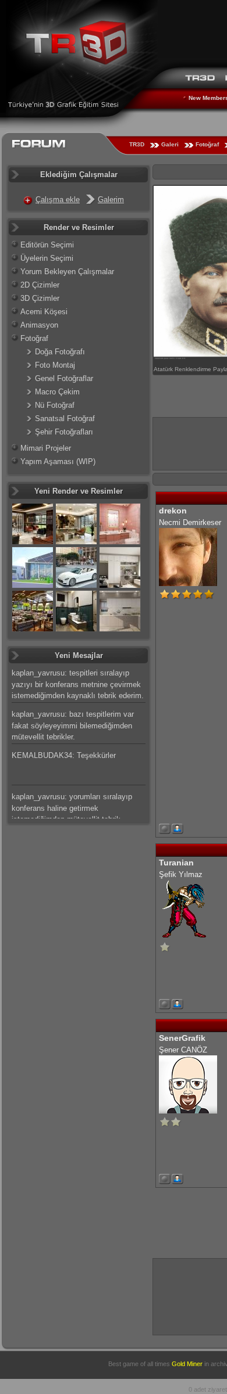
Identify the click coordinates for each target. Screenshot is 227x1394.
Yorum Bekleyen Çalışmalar (67, 271)
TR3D (136, 144)
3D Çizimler (39, 298)
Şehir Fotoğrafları (64, 431)
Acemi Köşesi (44, 311)
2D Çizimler (39, 285)
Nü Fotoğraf (55, 405)
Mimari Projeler (45, 448)
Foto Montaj (55, 365)
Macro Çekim (57, 391)
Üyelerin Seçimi (46, 258)
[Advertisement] (190, 1295)
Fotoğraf (207, 144)
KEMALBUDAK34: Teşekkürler (64, 755)
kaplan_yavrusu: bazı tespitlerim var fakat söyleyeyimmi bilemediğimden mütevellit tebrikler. (73, 725)
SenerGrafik (182, 1038)
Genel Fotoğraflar (64, 378)
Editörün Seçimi (47, 244)
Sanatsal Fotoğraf (65, 418)
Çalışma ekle (58, 199)
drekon (173, 510)
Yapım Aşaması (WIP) (57, 461)
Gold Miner (187, 1363)
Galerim (111, 199)
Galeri (170, 144)
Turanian (176, 862)
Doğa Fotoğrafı (60, 351)
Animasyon (39, 325)
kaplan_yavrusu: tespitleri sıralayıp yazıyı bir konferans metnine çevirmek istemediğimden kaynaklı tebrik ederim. (78, 684)
